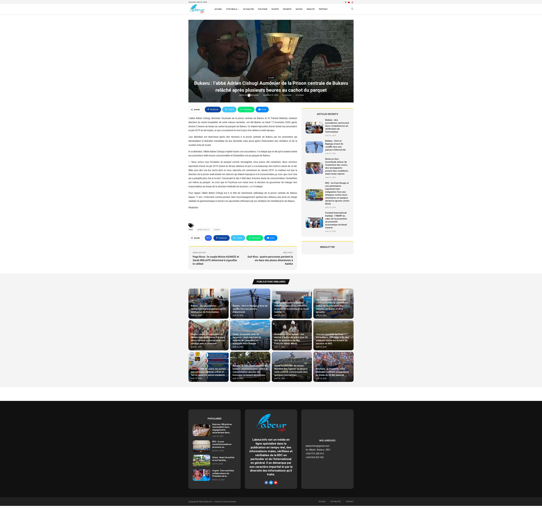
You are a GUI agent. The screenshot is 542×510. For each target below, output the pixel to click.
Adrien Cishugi (203, 230)
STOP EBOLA (231, 9)
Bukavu (217, 230)
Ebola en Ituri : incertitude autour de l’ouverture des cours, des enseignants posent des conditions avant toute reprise (336, 166)
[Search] (352, 9)
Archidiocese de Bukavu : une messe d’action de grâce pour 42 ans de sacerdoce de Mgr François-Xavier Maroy (291, 339)
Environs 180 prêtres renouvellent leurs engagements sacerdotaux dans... (222, 428)
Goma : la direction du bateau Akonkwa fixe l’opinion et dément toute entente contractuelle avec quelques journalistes (291, 370)
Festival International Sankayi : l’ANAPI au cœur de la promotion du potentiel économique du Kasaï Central (336, 220)
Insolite (311, 9)
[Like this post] (209, 238)
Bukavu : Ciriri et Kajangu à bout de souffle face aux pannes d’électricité (335, 145)
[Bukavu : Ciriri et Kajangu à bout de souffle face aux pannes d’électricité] (314, 147)
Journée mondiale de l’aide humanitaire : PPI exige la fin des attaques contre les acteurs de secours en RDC (332, 339)
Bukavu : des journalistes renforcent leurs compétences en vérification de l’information (337, 125)
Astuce (299, 9)
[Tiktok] (352, 2)
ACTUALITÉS (336, 501)
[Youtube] (349, 2)
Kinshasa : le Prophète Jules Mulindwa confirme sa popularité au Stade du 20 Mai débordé (332, 372)
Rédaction (255, 95)
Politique (262, 9)
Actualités (248, 9)
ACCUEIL (218, 9)
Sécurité (287, 9)
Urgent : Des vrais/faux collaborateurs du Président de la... (223, 473)
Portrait (323, 9)
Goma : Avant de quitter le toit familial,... (223, 459)
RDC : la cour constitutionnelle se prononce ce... (221, 444)
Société (275, 9)
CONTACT (350, 501)
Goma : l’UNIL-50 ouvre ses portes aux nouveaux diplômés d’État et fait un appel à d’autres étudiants (208, 372)
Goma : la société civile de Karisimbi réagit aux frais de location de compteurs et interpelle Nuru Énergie (247, 339)
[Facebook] (345, 2)
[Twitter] (271, 483)
